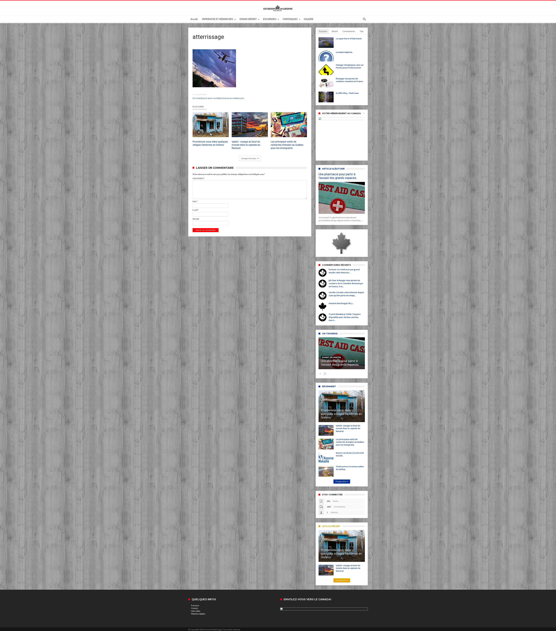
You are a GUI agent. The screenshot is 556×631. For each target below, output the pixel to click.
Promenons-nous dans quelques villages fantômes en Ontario (210, 143)
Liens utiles (195, 611)
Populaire (323, 31)
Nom (195, 201)
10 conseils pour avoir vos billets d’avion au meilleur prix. (218, 96)
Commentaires (348, 31)
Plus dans (198, 106)
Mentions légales (198, 614)
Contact (194, 608)
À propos (195, 605)
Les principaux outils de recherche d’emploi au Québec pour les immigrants (287, 144)
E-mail (196, 210)
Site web (196, 219)
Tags (362, 31)
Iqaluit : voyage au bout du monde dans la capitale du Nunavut (246, 144)
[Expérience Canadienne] (278, 5)
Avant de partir (331, 357)
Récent (335, 31)
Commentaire (199, 178)
